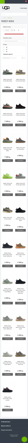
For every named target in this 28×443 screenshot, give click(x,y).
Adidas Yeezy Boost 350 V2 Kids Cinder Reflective (7, 254)
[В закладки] (12, 63)
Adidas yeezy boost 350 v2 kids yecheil (7, 398)
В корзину (7, 90)
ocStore (16, 434)
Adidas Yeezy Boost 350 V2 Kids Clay (20, 254)
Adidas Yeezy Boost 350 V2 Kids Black (20, 219)
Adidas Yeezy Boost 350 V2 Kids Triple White (7, 363)
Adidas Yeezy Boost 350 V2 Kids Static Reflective (7, 327)
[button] (11, 2)
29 (6, 49)
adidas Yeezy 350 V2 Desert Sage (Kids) (7, 149)
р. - (15, 30)
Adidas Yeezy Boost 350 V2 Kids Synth (20, 327)
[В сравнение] (12, 65)
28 (6, 47)
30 (6, 51)
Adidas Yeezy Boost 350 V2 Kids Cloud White (7, 290)
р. (18, 30)
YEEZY (4, 18)
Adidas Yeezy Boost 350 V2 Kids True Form (20, 363)
